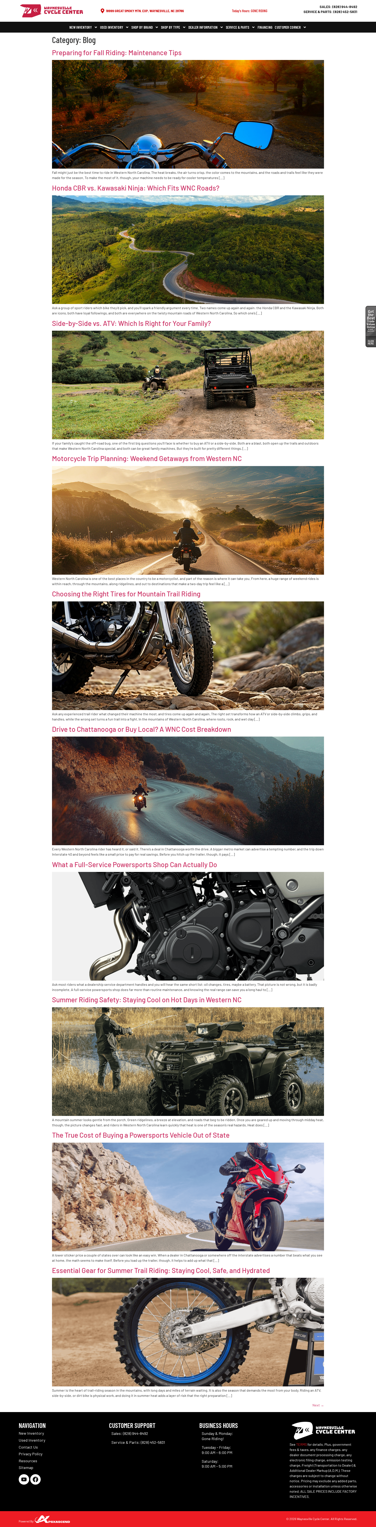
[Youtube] (24, 1479)
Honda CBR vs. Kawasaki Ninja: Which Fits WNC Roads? (135, 188)
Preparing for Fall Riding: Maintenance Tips (117, 52)
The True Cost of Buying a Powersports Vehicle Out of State (141, 1135)
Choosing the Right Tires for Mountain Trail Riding (126, 593)
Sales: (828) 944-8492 (338, 7)
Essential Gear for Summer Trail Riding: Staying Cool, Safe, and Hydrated (161, 1270)
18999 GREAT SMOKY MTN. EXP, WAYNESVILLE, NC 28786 (145, 11)
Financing (265, 27)
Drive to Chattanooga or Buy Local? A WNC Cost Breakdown (141, 729)
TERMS (301, 1444)
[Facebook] (35, 1479)
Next (318, 1405)
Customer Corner (288, 27)
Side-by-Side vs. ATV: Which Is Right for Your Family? (131, 323)
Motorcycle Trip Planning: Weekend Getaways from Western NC (147, 458)
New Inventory (80, 27)
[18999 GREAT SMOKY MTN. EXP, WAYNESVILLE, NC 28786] (102, 10)
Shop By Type (170, 27)
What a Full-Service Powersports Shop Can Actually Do (134, 864)
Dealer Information (203, 27)
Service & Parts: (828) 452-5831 (330, 12)
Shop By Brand (142, 27)
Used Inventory (111, 27)
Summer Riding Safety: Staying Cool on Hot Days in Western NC (147, 999)
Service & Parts (237, 27)
